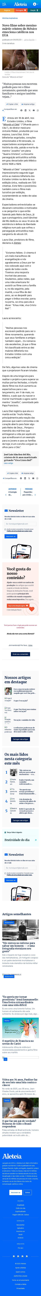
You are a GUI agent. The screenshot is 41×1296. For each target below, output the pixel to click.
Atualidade (20, 1205)
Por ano (20, 1248)
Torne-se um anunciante (20, 1280)
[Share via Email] (34, 110)
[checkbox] (5, 529)
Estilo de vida (20, 1208)
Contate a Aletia (20, 1284)
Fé (5, 1059)
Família (7, 1101)
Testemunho (9, 923)
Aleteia (17, 242)
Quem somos (20, 1272)
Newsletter (20, 1225)
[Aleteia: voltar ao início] (20, 4)
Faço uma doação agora (16, 606)
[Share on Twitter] (30, 110)
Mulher (7, 1021)
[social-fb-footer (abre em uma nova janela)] (18, 1256)
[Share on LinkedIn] (25, 110)
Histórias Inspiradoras (10, 18)
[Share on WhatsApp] (38, 110)
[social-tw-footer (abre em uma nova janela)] (23, 1256)
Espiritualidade (20, 1211)
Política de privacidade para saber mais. (19, 531)
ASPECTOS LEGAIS (20, 1276)
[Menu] (7, 4)
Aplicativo (20, 1228)
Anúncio (20, 1238)
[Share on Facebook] (21, 110)
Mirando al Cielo (11, 124)
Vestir (20, 1235)
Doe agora (19, 10)
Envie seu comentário (20, 654)
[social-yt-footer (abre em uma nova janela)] (14, 1256)
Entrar (27, 1192)
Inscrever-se (10, 536)
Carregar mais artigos (20, 739)
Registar (7, 10)
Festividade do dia (17, 840)
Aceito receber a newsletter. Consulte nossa (20, 530)
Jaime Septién (29, 40)
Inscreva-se (20, 1231)
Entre (30, 645)
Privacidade (21, 1288)
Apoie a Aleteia (20, 1268)
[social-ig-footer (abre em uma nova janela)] (27, 1256)
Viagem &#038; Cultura (20, 1215)
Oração (33, 10)
